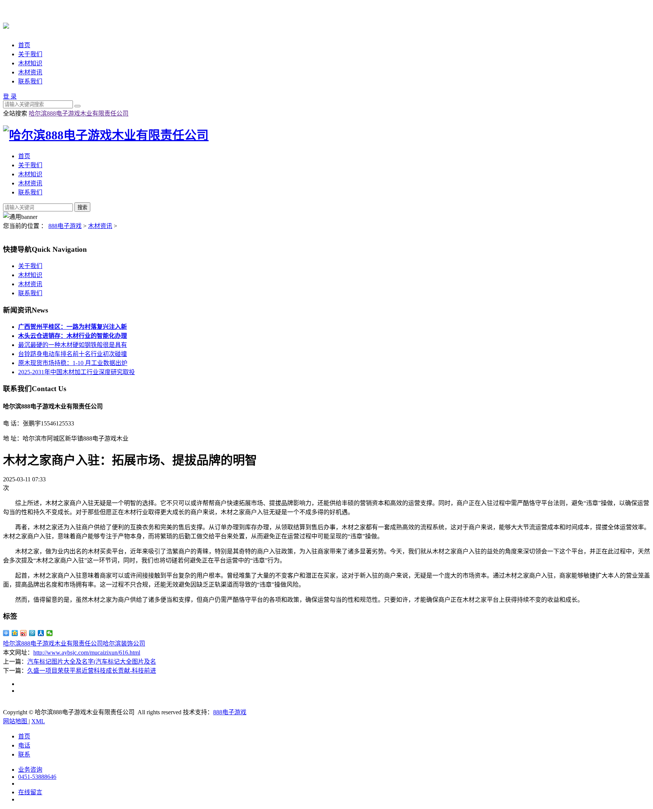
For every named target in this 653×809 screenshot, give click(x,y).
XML (38, 721)
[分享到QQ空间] (15, 633)
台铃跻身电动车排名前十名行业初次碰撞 (72, 354)
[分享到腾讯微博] (32, 633)
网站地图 (16, 721)
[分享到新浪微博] (23, 633)
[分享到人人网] (41, 633)
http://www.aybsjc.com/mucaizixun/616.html (86, 652)
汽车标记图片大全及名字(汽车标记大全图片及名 (91, 661)
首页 (24, 45)
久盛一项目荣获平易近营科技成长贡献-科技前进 (91, 670)
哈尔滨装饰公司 (124, 643)
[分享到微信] (49, 633)
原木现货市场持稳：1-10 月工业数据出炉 (72, 363)
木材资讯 (30, 72)
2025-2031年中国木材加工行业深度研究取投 (76, 372)
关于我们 (30, 54)
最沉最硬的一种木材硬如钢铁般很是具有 (72, 345)
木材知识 (30, 63)
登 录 (10, 96)
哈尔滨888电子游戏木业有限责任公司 (78, 113)
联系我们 (30, 81)
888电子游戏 (65, 226)
